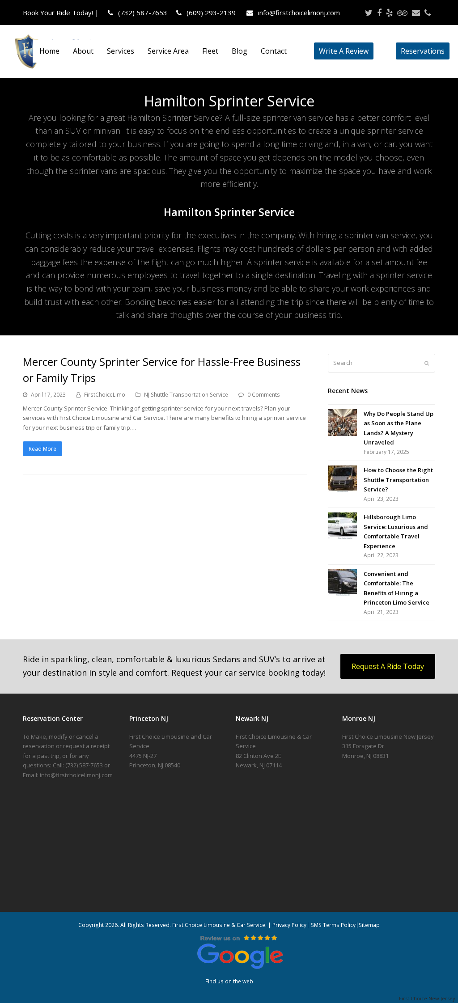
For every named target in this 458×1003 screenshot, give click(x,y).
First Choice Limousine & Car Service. (219, 925)
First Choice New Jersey (428, 998)
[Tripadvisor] (402, 12)
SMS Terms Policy (333, 925)
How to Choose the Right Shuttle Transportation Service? (398, 479)
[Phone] (427, 12)
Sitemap (369, 925)
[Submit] (426, 363)
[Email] (416, 12)
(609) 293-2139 (210, 12)
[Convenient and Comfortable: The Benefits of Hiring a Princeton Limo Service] (342, 582)
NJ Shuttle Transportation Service (186, 394)
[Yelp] (389, 12)
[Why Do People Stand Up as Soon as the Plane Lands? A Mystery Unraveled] (342, 422)
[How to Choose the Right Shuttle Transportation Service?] (342, 479)
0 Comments (263, 394)
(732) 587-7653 (141, 12)
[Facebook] (379, 12)
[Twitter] (369, 12)
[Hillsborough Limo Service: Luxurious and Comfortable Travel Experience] (342, 525)
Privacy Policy (289, 925)
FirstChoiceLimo (104, 394)
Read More (42, 449)
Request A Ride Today (388, 666)
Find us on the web (229, 981)
